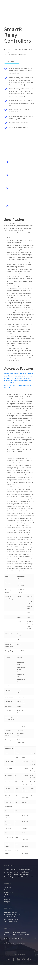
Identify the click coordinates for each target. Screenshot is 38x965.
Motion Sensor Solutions (11, 919)
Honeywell (7, 902)
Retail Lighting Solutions (11, 912)
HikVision (7, 899)
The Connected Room (10, 922)
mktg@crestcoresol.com (18, 943)
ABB (5, 889)
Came (6, 894)
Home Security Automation (12, 914)
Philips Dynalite (8, 892)
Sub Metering (8, 887)
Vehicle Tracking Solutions (12, 917)
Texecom (7, 897)
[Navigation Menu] (33, 2)
